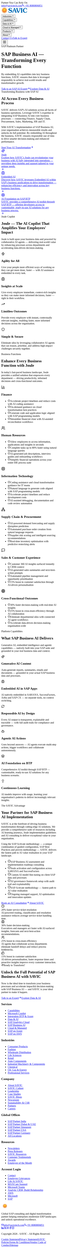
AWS (10, 1193)
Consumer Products (18, 1046)
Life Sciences (14, 1055)
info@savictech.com (11, 5)
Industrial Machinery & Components (26, 1064)
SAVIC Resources (17, 1154)
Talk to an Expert (10, 998)
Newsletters (14, 1148)
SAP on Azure (15, 1031)
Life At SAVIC (15, 1181)
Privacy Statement (28, 1239)
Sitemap (14, 1245)
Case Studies (14, 1094)
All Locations (15, 1135)
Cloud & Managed (11, 27)
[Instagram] (13, 1228)
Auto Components (17, 1061)
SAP (10, 1198)
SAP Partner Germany (19, 1133)
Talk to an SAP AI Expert (14, 88)
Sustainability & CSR (19, 1102)
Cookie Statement (10, 1239)
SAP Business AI (16, 1025)
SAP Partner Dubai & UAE (22, 1124)
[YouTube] (7, 1228)
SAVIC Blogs (15, 1097)
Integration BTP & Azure (20, 1016)
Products (7, 31)
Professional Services (18, 1072)
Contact (12, 1175)
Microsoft (13, 1195)
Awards (12, 1160)
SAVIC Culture (16, 1088)
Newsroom (13, 1099)
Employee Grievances (19, 1178)
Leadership (13, 1091)
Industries (7, 16)
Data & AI (7, 24)
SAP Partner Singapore (19, 1127)
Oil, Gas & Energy (17, 1069)
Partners (12, 1105)
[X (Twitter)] (5, 1228)
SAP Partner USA (17, 1130)
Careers (11, 1108)
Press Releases (15, 1151)
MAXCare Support (17, 1184)
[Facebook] (10, 1228)
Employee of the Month (20, 1163)
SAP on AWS (15, 1033)
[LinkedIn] (2, 1228)
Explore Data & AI (39, 88)
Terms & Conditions (19, 1242)
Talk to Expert (20, 38)
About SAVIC (36, 903)
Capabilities (8, 20)
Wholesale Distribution (19, 1052)
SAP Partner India (17, 1121)
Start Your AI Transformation (16, 147)
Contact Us (7, 38)
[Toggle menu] (4, 42)
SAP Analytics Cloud (18, 1022)
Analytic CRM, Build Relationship (25, 1190)
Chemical (12, 1067)
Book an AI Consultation (14, 903)
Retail (11, 1058)
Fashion (12, 1049)
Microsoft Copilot (17, 1013)
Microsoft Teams (16, 1187)
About (5, 35)
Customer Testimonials (19, 1157)
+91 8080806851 (33, 5)
